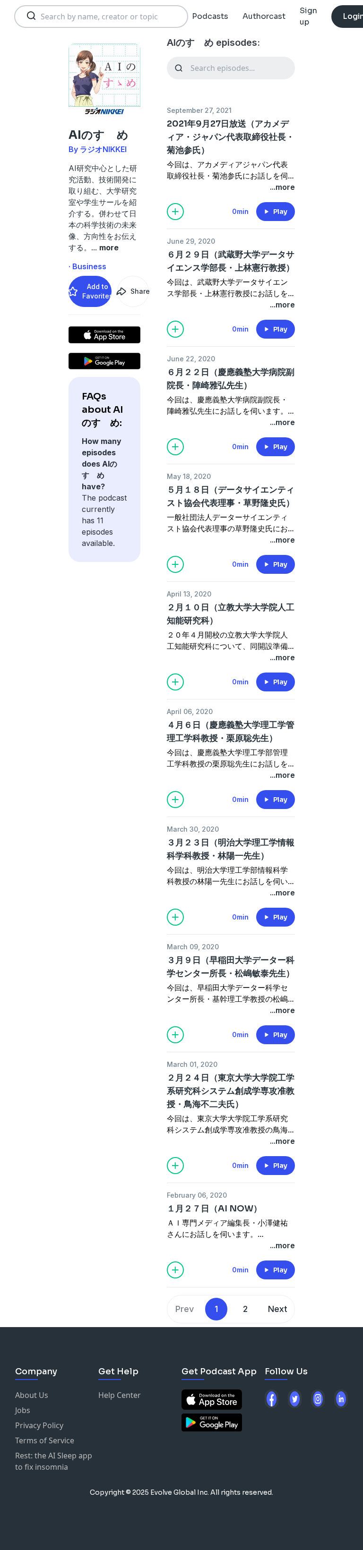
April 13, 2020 (189, 594)
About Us (31, 1395)
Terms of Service (44, 1440)
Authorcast (263, 16)
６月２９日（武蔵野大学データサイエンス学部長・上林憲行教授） (230, 261)
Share (139, 291)
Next (277, 1309)
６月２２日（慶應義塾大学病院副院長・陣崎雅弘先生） (230, 379)
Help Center (119, 1395)
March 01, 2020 (192, 1064)
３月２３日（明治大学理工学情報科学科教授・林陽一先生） (230, 849)
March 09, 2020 (193, 947)
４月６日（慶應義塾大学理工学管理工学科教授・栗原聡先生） (230, 731)
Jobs (22, 1410)
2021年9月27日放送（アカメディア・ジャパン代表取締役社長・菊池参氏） (230, 137)
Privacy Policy (39, 1425)
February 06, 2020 (197, 1195)
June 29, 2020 (191, 241)
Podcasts (210, 16)
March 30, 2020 (193, 829)
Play (280, 211)
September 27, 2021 (199, 110)
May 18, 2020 (189, 476)
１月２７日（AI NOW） (214, 1208)
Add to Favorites (97, 291)
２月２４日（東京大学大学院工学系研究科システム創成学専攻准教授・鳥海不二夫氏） (230, 1091)
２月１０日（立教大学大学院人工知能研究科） (230, 614)
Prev (184, 1309)
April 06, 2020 (190, 711)
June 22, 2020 (191, 359)
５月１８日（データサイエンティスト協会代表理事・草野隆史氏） (230, 496)
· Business (87, 266)
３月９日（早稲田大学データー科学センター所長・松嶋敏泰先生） (230, 967)
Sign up (308, 16)
